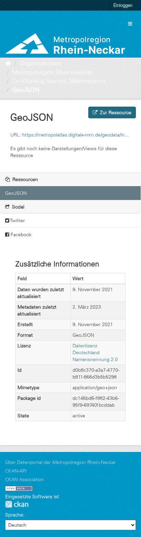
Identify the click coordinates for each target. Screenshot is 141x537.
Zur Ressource (115, 112)
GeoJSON (25, 90)
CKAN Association (24, 479)
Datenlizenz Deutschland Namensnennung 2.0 (95, 352)
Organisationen (40, 63)
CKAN (16, 504)
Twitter (17, 220)
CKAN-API (16, 471)
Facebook (20, 234)
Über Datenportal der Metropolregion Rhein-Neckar (60, 462)
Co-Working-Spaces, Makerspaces (59, 81)
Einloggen (122, 5)
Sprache (14, 515)
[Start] (8, 63)
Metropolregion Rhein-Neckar (52, 72)
